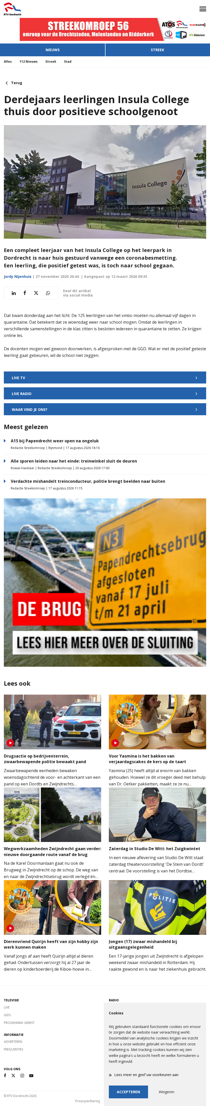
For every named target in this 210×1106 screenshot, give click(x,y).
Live (6, 1007)
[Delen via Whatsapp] (48, 293)
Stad (67, 61)
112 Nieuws (28, 61)
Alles (8, 61)
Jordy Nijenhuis (18, 276)
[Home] (52, 9)
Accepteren (128, 1091)
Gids (7, 1015)
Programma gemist (19, 1023)
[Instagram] (22, 1076)
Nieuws (53, 49)
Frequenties (13, 1049)
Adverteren (13, 1041)
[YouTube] (31, 1076)
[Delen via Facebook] (24, 293)
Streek (157, 49)
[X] (13, 1076)
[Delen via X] (36, 293)
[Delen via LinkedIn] (13, 293)
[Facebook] (5, 1076)
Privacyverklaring (87, 1101)
